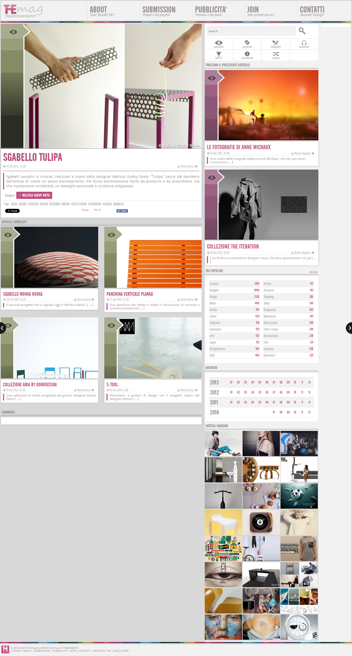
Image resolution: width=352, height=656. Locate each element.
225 (311, 355)
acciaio (107, 204)
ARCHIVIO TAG (102, 651)
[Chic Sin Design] (261, 613)
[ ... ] (90, 305)
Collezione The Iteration (233, 246)
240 (311, 323)
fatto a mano (79, 204)
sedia (14, 204)
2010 (214, 412)
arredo (65, 204)
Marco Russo (187, 166)
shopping (269, 297)
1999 (256, 290)
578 (257, 323)
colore (23, 204)
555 (257, 329)
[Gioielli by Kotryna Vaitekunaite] (261, 455)
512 (257, 342)
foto (266, 342)
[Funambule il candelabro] (223, 508)
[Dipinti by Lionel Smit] (223, 639)
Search (307, 31)
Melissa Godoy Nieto (36, 195)
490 (257, 355)
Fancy (85, 210)
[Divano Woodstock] (261, 586)
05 (259, 382)
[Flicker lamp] (299, 613)
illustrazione (270, 323)
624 (257, 316)
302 (311, 310)
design (44, 204)
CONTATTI (312, 11)
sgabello (118, 204)
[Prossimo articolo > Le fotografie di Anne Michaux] (349, 328)
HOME (16, 651)
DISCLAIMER (121, 651)
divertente (269, 355)
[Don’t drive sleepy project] (223, 586)
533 (257, 336)
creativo (33, 204)
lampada (268, 349)
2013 (214, 382)
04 (252, 382)
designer (54, 204)
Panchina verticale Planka (130, 294)
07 (274, 382)
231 (311, 342)
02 (238, 382)
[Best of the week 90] (299, 586)
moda (213, 303)
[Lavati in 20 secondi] (223, 482)
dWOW (45, 648)
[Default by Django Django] (299, 455)
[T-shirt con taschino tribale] (299, 560)
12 (309, 382)
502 (257, 349)
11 (302, 382)
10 (295, 382)
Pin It (97, 210)
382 (311, 297)
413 (311, 290)
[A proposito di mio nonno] (261, 639)
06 (267, 382)
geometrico (270, 316)
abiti (212, 355)
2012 (214, 392)
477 (311, 284)
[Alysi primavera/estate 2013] (223, 455)
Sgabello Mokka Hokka (23, 294)
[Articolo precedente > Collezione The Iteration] (3, 328)
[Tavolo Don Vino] (261, 482)
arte (212, 336)
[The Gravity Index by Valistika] (223, 560)
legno (213, 342)
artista (267, 284)
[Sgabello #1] (223, 534)
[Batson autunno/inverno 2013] (299, 534)
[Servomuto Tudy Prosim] (261, 560)
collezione (215, 323)
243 (311, 316)
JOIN (260, 11)
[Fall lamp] (299, 482)
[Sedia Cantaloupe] (223, 613)
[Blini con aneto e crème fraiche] (261, 508)
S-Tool (112, 385)
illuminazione (271, 336)
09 (288, 382)
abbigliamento (217, 349)
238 (311, 336)
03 (245, 382)
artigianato (270, 310)
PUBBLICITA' (211, 11)
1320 (257, 297)
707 (257, 310)
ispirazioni (94, 204)
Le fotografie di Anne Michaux (239, 147)
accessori (269, 290)
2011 (214, 402)
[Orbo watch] (299, 639)
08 (281, 382)
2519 (257, 284)
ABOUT (102, 11)
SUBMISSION (159, 11)
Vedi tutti (313, 272)
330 (311, 303)
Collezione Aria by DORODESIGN (30, 385)
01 (231, 382)
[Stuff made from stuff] (261, 534)
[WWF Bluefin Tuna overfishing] (299, 508)
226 (311, 349)
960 (257, 303)
